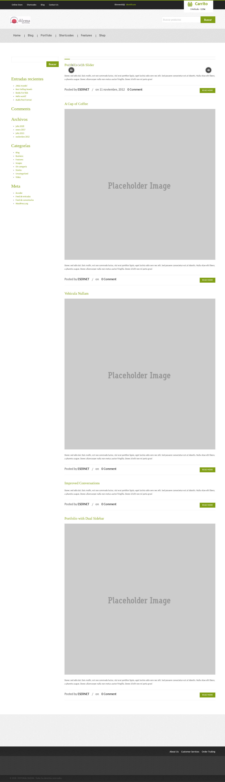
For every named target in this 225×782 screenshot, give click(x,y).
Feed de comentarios (25, 200)
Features (86, 35)
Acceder (19, 193)
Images (19, 163)
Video (18, 177)
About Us (174, 752)
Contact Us (53, 5)
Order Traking (208, 752)
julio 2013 (20, 133)
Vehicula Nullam (77, 293)
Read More (207, 90)
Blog (43, 5)
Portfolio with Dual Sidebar (84, 518)
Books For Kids (22, 93)
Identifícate (131, 5)
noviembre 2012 (23, 137)
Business (19, 156)
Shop (102, 35)
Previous (71, 70)
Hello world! (21, 96)
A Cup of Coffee (76, 104)
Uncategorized (22, 174)
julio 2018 (20, 126)
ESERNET (83, 89)
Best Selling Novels (24, 89)
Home (17, 35)
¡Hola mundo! (21, 86)
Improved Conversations (82, 483)
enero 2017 (20, 130)
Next (208, 70)
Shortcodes (31, 5)
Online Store (17, 5)
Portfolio (46, 35)
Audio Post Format (24, 100)
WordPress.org (22, 204)
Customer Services (190, 752)
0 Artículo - (198, 9)
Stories (19, 170)
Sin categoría (21, 167)
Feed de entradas (23, 197)
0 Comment (134, 89)
